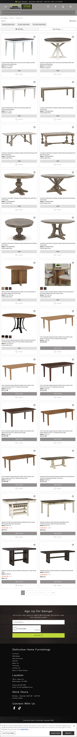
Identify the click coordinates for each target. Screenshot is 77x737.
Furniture (11, 18)
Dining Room (19, 18)
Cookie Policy (24, 729)
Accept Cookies (55, 733)
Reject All (68, 733)
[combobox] (57, 29)
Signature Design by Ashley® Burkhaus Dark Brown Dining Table (56, 570)
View (19, 70)
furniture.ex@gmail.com (25, 687)
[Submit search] (72, 12)
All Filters (20, 29)
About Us (15, 663)
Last (53, 592)
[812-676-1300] (63, 6)
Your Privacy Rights (8, 733)
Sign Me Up (38, 635)
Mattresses (16, 656)
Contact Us (16, 668)
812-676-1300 (22, 685)
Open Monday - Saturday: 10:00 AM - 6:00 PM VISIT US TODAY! (39, 2)
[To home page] (20, 6)
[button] (5, 6)
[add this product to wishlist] (34, 37)
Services (15, 661)
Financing (15, 665)
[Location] (55, 6)
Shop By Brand (17, 658)
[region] (38, 730)
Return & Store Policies (20, 670)
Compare (20, 74)
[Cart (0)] (70, 6)
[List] (48, 6)
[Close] (74, 726)
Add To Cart (58, 348)
